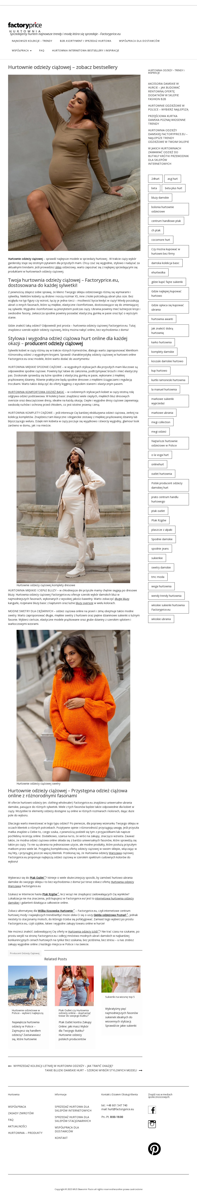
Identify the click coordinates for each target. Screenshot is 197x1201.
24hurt (155, 179)
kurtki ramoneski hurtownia (168, 380)
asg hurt (173, 179)
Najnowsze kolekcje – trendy (32, 41)
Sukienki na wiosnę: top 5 (120, 997)
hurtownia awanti (162, 319)
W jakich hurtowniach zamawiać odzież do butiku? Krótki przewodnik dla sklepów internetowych (168, 155)
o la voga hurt (160, 455)
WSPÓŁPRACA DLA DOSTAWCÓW (139, 41)
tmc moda (157, 577)
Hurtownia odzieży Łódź (83, 931)
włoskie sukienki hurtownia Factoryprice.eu (168, 607)
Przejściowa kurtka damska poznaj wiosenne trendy (166, 119)
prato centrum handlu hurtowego (164, 499)
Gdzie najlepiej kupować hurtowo (166, 293)
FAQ (41, 50)
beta (154, 188)
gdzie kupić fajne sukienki (167, 282)
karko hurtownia (161, 342)
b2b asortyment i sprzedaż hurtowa (85, 41)
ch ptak (155, 230)
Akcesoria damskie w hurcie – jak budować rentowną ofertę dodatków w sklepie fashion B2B (164, 91)
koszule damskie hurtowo (167, 361)
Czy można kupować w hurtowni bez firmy (165, 251)
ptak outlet (158, 511)
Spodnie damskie (162, 539)
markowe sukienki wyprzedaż (162, 401)
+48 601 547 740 (116, 1105)
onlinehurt (157, 464)
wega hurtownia (161, 586)
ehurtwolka (158, 272)
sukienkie (157, 558)
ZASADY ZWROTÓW (21, 1113)
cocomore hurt (160, 240)
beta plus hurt (173, 188)
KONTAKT (61, 1138)
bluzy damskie (160, 197)
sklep (58, 267)
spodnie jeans (160, 548)
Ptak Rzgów (158, 520)
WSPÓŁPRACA (21, 50)
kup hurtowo (159, 370)
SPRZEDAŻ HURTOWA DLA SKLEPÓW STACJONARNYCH (73, 1119)
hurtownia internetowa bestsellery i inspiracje (85, 50)
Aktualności (17, 1126)
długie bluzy (122, 599)
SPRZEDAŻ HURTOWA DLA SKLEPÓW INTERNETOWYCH (73, 1108)
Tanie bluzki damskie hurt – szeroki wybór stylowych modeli (91, 1070)
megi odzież (158, 431)
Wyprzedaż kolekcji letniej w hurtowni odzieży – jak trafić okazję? (63, 1066)
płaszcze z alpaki (161, 530)
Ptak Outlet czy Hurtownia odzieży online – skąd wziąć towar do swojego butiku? (75, 1013)
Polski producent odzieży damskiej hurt (166, 485)
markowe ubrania (162, 413)
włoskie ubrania (161, 619)
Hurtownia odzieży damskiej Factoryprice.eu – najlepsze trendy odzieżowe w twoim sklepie (168, 136)
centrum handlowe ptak (166, 221)
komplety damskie (162, 352)
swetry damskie (161, 567)
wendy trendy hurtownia (166, 596)
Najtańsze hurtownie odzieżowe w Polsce (164, 443)
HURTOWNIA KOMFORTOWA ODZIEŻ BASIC (36, 392)
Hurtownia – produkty (25, 1133)
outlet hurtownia (161, 474)
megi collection (160, 422)
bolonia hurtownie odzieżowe (162, 209)
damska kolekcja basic (165, 263)
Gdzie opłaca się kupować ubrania (167, 307)
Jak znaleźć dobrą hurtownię (162, 331)
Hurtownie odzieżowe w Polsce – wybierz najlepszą (27, 1012)
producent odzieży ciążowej (24, 953)
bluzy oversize (84, 603)
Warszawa (115, 853)
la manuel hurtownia (164, 389)
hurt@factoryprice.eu (121, 1109)
